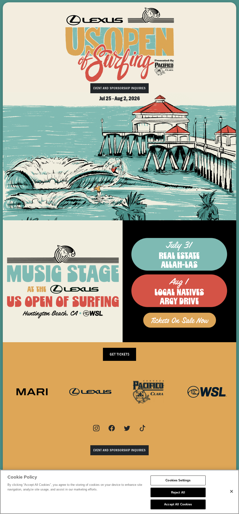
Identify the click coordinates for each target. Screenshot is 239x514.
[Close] (231, 491)
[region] (119, 492)
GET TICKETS (120, 354)
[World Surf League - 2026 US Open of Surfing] (119, 44)
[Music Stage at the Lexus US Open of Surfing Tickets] (119, 281)
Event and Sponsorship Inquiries (119, 88)
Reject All (178, 492)
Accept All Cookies (178, 504)
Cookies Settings (177, 480)
